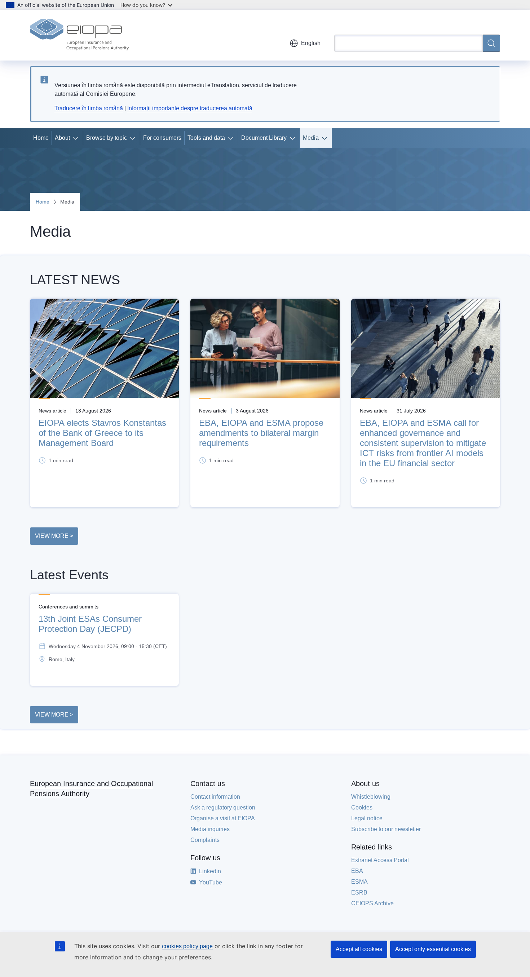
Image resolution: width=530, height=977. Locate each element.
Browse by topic (106, 138)
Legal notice (367, 818)
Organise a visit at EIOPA (222, 818)
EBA (357, 871)
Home (41, 138)
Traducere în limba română (88, 108)
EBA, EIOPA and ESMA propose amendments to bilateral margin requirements (261, 433)
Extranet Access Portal (380, 860)
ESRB (359, 892)
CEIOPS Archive (372, 903)
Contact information (215, 797)
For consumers (162, 138)
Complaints (205, 840)
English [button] (311, 43)
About (62, 138)
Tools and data (206, 138)
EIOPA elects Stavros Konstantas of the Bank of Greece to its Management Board (102, 433)
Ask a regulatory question (222, 807)
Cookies (361, 807)
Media (311, 138)
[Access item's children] (77, 138)
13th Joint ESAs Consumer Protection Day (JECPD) (90, 624)
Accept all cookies (359, 949)
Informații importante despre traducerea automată (189, 108)
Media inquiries (210, 829)
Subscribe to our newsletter (386, 829)
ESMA (359, 882)
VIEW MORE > (54, 536)
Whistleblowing (370, 797)
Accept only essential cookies (433, 949)
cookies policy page (187, 946)
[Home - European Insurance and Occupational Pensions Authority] (79, 35)
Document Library (264, 138)
